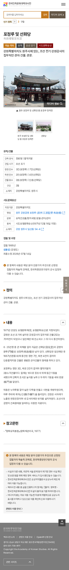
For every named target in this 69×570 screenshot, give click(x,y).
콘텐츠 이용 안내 (13, 508)
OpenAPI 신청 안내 (44, 537)
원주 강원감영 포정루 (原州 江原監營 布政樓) (39, 212)
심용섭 (7, 249)
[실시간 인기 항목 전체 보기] (14, 21)
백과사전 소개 (9, 537)
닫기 (62, 290)
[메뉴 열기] (63, 4)
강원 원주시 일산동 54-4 (28, 229)
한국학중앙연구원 (12, 529)
